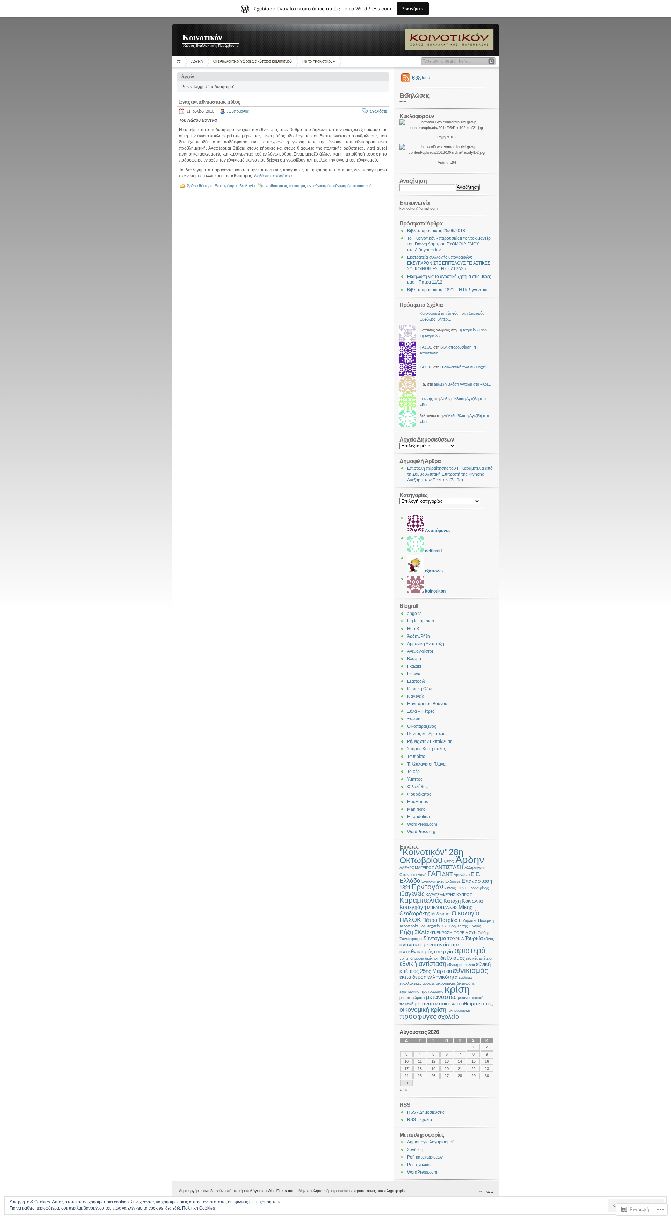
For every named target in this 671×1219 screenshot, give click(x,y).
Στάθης (483, 933)
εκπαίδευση (412, 977)
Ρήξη (406, 931)
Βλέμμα (414, 658)
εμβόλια (465, 977)
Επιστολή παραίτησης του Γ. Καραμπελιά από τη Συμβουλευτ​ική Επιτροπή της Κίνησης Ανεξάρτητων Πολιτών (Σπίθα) (450, 474)
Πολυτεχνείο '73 (432, 926)
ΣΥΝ (473, 933)
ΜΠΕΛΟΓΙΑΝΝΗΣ (442, 907)
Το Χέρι (414, 771)
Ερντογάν (427, 887)
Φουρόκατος (419, 794)
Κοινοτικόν (202, 37)
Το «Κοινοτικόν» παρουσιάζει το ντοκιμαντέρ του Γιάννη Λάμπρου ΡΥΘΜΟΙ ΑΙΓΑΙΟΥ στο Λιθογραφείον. (449, 244)
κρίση (457, 989)
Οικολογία (465, 913)
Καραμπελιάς (420, 900)
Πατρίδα (448, 920)
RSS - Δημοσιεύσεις (426, 1112)
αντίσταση (448, 944)
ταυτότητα (297, 186)
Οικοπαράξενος (421, 726)
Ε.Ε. (476, 874)
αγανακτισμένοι (417, 944)
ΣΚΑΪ (420, 932)
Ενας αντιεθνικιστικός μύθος (209, 102)
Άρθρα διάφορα (199, 186)
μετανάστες (441, 997)
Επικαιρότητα (226, 186)
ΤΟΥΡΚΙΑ (455, 939)
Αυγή (422, 875)
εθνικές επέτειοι (479, 958)
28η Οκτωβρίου (431, 856)
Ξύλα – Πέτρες (420, 711)
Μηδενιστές (440, 914)
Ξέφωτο (414, 718)
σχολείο (448, 1016)
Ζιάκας (450, 888)
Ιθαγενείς (415, 696)
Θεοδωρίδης (478, 888)
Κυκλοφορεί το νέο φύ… (440, 313)
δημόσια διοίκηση (424, 958)
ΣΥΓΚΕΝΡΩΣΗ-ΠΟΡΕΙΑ (447, 933)
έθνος (489, 939)
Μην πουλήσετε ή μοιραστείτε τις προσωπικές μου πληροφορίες (352, 1191)
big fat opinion (420, 620)
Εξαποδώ (416, 681)
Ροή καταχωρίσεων (425, 1157)
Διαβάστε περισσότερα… (275, 176)
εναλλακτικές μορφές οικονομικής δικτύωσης (437, 983)
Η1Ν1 (462, 888)
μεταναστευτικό (432, 1003)
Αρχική (197, 61)
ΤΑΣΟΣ (426, 347)
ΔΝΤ (447, 874)
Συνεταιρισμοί (410, 939)
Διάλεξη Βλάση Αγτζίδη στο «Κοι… (462, 384)
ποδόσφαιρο (276, 186)
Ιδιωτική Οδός (420, 688)
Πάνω (489, 1191)
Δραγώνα (462, 875)
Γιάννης (426, 398)
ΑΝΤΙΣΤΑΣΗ (449, 867)
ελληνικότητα (442, 977)
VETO (449, 862)
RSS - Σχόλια (419, 1119)
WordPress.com (422, 824)
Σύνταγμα (434, 938)
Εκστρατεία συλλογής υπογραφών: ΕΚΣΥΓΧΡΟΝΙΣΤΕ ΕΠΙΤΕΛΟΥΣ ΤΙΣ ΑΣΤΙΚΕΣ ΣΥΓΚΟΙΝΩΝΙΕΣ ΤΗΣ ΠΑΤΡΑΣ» (448, 263)
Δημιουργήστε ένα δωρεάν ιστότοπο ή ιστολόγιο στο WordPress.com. (237, 1191)
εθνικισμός (342, 186)
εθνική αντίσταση (422, 963)
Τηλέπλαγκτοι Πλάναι (427, 764)
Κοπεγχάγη (412, 907)
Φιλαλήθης (417, 786)
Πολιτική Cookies (198, 1208)
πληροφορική (458, 1010)
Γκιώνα (413, 673)
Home (180, 61)
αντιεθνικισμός (319, 186)
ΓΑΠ (434, 873)
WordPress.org (421, 831)
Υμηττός (415, 779)
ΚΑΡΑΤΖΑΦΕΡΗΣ (440, 894)
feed (421, 77)
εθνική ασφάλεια (461, 964)
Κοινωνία (472, 901)
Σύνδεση (415, 1149)
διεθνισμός (452, 958)
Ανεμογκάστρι (420, 651)
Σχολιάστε (378, 111)
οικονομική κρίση (422, 1009)
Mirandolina (418, 816)
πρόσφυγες (417, 1016)
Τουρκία (474, 938)
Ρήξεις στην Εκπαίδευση (430, 741)
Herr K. (413, 628)
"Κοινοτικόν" (423, 852)
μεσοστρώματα (412, 998)
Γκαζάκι (414, 666)
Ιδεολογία (247, 186)
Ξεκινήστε (412, 8)
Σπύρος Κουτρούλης (426, 748)
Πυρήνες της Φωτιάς (464, 926)
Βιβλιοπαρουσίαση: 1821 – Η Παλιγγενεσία (447, 289)
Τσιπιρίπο (416, 756)
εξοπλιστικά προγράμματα (421, 991)
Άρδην (469, 859)
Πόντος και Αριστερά (426, 733)
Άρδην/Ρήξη (418, 636)
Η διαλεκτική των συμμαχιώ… (465, 367)
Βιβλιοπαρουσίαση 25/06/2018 (436, 230)
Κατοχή (452, 901)
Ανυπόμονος (238, 111)
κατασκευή (362, 186)
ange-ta (414, 613)
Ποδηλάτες (468, 920)
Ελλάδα (409, 880)
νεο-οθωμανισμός (472, 1003)
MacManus (417, 801)
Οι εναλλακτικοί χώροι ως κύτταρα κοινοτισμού (252, 61)
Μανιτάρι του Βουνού (427, 703)
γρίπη (404, 958)
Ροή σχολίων (419, 1164)
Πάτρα (430, 920)
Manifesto (416, 809)
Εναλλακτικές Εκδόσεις (441, 881)
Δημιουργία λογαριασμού (431, 1142)
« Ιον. (404, 1090)
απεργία (443, 951)
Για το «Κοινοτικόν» (318, 61)
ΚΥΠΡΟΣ (464, 894)
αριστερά (470, 950)
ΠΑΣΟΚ (410, 919)
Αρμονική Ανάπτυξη (425, 643)
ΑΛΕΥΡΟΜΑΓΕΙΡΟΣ (416, 868)
